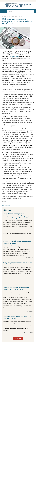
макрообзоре (14, 57)
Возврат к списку (6, 205)
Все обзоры (18, 338)
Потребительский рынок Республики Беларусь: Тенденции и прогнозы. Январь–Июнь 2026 (17, 216)
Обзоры (7, 210)
